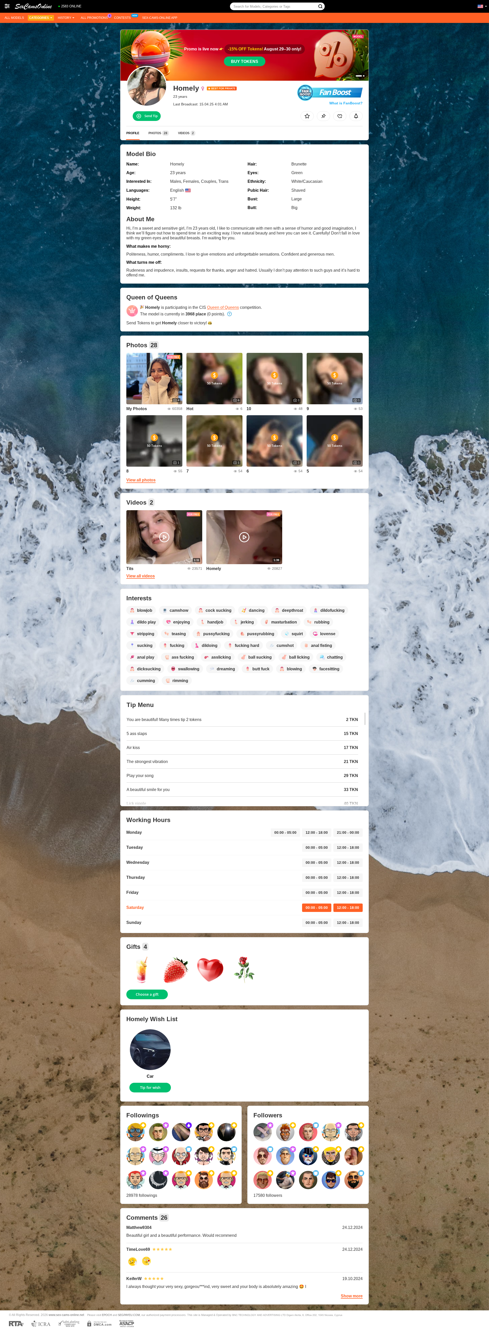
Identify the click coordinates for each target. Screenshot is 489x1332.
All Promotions (94, 18)
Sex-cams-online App (159, 18)
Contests (122, 18)
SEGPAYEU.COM (129, 1314)
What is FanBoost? (346, 103)
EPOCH (107, 1314)
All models (14, 18)
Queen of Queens (223, 307)
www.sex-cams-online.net (66, 1314)
